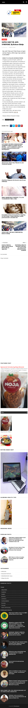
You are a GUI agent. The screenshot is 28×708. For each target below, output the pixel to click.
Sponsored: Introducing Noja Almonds (12, 367)
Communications (5, 601)
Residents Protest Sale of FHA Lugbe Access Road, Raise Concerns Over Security (17, 549)
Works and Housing (5, 607)
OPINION (4, 39)
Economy (3, 603)
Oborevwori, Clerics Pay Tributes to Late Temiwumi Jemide (13, 163)
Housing (3, 605)
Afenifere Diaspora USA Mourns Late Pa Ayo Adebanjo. (14, 180)
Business (3, 596)
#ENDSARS (3, 571)
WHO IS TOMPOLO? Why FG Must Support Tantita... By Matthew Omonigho (17, 672)
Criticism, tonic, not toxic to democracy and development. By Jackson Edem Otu (17, 697)
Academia (3, 592)
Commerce (3, 598)
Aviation (3, 594)
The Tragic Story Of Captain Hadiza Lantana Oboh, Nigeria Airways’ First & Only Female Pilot (18, 643)
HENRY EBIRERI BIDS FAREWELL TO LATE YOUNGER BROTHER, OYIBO (13, 198)
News (3, 2)
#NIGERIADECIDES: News (6, 576)
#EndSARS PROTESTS (6, 573)
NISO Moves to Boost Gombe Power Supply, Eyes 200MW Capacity (16, 558)
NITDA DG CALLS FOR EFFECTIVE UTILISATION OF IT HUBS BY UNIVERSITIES (17, 653)
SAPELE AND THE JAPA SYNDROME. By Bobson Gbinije (12, 233)
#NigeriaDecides (5, 578)
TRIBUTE (11, 119)
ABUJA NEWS (4, 589)
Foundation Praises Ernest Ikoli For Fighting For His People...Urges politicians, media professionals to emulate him (13, 216)
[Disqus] (14, 301)
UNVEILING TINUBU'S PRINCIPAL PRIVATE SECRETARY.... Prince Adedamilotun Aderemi (17, 633)
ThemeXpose (16, 706)
